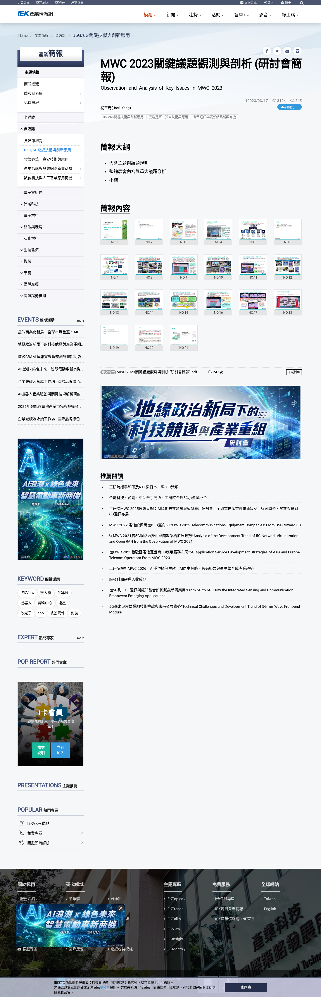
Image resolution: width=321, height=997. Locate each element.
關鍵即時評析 (38, 843)
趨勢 (194, 14)
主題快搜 (32, 72)
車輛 (27, 273)
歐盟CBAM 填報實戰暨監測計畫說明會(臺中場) (56, 357)
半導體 (29, 117)
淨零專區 (77, 2)
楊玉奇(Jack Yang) (115, 108)
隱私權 (105, 988)
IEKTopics (42, 2)
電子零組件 (33, 192)
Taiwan (270, 899)
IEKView (60, 2)
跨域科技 (31, 204)
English (270, 909)
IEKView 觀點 (38, 823)
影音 (264, 14)
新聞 (171, 14)
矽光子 (26, 613)
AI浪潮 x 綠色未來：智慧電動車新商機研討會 (55, 369)
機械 (27, 261)
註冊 (288, 2)
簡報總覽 (31, 84)
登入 (270, 2)
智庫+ (240, 14)
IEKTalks (173, 919)
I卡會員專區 (225, 899)
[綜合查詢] (302, 3)
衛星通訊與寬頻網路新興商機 (48, 168)
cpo (41, 613)
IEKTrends (174, 909)
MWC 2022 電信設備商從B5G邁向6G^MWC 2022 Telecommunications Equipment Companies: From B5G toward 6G (205, 525)
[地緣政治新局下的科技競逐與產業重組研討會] (201, 422)
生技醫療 (31, 250)
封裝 (74, 613)
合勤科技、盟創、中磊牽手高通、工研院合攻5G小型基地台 (158, 498)
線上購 (289, 14)
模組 (149, 14)
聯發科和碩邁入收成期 (127, 579)
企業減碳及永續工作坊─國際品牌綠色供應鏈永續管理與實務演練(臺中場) (78, 381)
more (80, 320)
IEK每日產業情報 (229, 909)
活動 (216, 14)
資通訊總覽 (33, 141)
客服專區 (250, 2)
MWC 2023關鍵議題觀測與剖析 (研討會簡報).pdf (157, 372)
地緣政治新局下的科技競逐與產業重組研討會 (55, 344)
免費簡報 (31, 102)
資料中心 (45, 603)
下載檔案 (294, 372)
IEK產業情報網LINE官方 (235, 919)
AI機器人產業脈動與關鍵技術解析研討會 (51, 394)
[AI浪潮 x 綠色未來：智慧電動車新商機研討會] (51, 499)
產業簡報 (41, 36)
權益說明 (41, 750)
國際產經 (31, 284)
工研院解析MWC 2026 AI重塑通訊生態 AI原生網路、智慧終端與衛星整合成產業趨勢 (181, 568)
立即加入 (60, 750)
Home (23, 36)
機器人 (26, 603)
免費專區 (23, 2)
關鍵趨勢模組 (35, 296)
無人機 (45, 593)
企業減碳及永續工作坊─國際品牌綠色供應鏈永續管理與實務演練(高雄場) (78, 419)
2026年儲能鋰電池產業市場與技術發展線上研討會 (59, 406)
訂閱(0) (290, 107)
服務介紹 (27, 899)
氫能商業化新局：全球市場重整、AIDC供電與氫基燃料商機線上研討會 (76, 332)
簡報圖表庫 (33, 93)
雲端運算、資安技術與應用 (46, 159)
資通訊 (60, 36)
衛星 (62, 603)
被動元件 (57, 613)
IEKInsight (174, 939)
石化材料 (31, 238)
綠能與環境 (33, 227)
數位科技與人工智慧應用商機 (48, 178)
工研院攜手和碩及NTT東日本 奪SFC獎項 (143, 487)
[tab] (50, 72)
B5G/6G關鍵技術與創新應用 (101, 35)
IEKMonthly (175, 949)
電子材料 (31, 215)
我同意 (245, 987)
